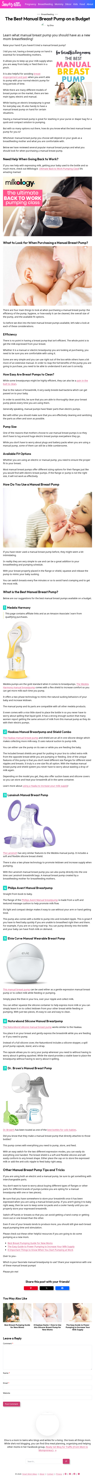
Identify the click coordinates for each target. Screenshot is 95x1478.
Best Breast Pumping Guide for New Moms (30, 1243)
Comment (8, 1343)
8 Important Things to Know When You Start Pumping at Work (40, 1249)
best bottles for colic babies (61, 1129)
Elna (52, 25)
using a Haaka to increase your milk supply (45, 785)
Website (6, 1393)
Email (6, 1383)
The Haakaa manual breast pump (20, 737)
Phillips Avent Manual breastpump (40, 900)
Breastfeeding (47, 14)
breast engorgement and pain (21, 75)
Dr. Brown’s (8, 1129)
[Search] (66, 1461)
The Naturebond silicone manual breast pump (27, 1027)
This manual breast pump (16, 989)
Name (6, 1373)
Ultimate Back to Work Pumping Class (59, 168)
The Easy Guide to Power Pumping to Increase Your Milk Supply (41, 1246)
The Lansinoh (10, 853)
